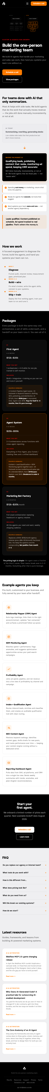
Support (26, 1080)
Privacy (33, 1080)
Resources (17, 1080)
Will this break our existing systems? (18, 903)
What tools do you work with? (15, 873)
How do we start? (10, 911)
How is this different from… (15, 880)
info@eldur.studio (25, 1087)
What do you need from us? (14, 895)
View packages (12, 79)
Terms (40, 1080)
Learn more (24, 837)
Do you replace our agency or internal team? (22, 865)
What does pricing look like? (15, 888)
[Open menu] (27, 3)
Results (9, 1080)
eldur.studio (31, 1082)
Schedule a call (38, 3)
